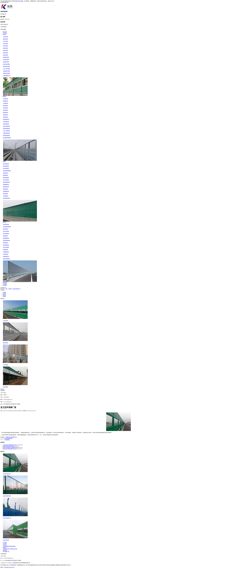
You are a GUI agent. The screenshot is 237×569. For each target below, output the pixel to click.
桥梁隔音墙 (5, 101)
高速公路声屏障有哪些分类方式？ (10, 448)
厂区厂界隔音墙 (6, 130)
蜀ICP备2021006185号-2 (9, 567)
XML (8, 551)
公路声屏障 (5, 36)
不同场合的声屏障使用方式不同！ (10, 444)
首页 (6, 288)
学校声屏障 (5, 43)
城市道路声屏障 (6, 66)
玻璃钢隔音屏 (6, 184)
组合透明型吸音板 (7, 226)
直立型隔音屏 (6, 168)
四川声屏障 (20, 1)
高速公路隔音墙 (6, 126)
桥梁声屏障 (5, 39)
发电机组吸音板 (6, 258)
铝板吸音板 (5, 249)
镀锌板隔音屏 (6, 177)
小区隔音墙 (5, 103)
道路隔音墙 (5, 110)
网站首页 (5, 31)
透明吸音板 (5, 235)
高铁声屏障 (5, 52)
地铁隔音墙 (5, 117)
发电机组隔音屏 (6, 198)
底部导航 (5, 550)
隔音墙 (4, 96)
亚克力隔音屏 (6, 163)
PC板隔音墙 (7, 439)
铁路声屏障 (5, 50)
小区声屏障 (5, 41)
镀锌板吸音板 (6, 245)
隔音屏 (4, 161)
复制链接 (16, 562)
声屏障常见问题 (13, 548)
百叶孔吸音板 (6, 247)
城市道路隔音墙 (6, 128)
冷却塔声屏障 (6, 59)
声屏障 (4, 34)
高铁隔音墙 (5, 114)
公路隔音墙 (5, 98)
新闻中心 (5, 547)
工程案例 (5, 283)
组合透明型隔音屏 (7, 170)
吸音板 (4, 222)
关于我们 (5, 33)
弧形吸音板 (5, 242)
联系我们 (5, 285)
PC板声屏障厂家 (6, 75)
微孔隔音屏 (5, 173)
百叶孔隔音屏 (6, 179)
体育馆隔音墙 (6, 123)
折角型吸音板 (6, 224)
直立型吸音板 (6, 233)
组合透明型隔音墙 (7, 137)
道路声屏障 (5, 48)
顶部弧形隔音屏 (6, 182)
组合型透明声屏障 (8, 438)
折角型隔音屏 (6, 166)
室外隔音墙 (5, 107)
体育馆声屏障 (6, 61)
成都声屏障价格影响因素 (8, 446)
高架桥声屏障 (6, 57)
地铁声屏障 (5, 55)
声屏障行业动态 (6, 548)
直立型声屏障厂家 (16, 288)
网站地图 (5, 551)
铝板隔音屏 (5, 189)
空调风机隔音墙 (6, 133)
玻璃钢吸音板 (6, 238)
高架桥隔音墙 (6, 119)
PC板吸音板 (5, 254)
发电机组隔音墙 (6, 135)
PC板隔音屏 (5, 195)
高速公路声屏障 (6, 64)
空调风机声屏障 (6, 71)
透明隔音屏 (5, 175)
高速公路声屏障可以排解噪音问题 (10, 447)
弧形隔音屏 (5, 193)
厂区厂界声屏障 (6, 68)
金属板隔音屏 (6, 191)
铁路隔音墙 (5, 112)
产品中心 (5, 545)
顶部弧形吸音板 (6, 240)
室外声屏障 (5, 45)
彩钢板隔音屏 (6, 186)
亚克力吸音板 (6, 231)
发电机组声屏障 (6, 73)
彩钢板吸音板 (6, 256)
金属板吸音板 (6, 251)
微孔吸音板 (5, 228)
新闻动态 (5, 282)
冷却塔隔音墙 (6, 121)
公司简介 (5, 543)
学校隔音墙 (5, 105)
